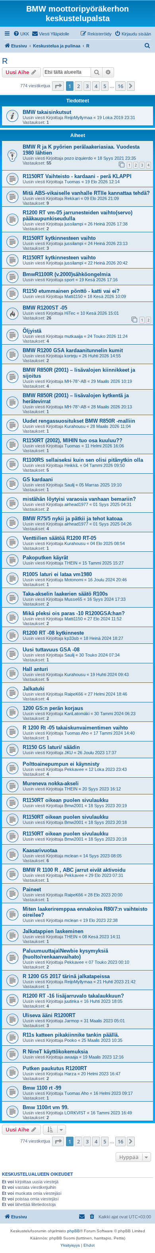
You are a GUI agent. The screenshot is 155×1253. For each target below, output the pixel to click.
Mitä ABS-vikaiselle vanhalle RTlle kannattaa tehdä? (86, 193)
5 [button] (104, 86)
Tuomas (72, 181)
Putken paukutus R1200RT (55, 1068)
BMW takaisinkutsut (47, 112)
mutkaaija (73, 336)
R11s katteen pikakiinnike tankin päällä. (71, 1035)
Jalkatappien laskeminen (53, 931)
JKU (68, 752)
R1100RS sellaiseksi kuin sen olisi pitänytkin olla (83, 460)
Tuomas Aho (76, 733)
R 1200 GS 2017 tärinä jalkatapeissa (66, 976)
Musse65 (73, 599)
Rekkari (71, 198)
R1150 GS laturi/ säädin (51, 747)
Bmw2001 (73, 805)
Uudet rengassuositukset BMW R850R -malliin (79, 421)
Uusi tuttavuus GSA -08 (51, 650)
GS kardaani (38, 479)
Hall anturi (35, 669)
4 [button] (96, 86)
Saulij (69, 484)
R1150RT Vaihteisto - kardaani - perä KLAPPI (77, 176)
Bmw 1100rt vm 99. (46, 1107)
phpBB (73, 1231)
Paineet (32, 889)
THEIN (71, 563)
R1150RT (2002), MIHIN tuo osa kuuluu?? (72, 440)
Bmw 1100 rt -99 (42, 1088)
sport (69, 279)
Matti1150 (73, 296)
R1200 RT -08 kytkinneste (53, 633)
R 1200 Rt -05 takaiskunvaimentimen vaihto (75, 728)
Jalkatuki (34, 689)
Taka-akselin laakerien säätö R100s (65, 594)
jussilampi (73, 224)
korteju (71, 355)
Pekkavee (74, 769)
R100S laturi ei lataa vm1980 (57, 574)
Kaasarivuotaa (40, 850)
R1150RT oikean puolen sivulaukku (65, 800)
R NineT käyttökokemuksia (55, 1052)
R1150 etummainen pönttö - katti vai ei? (71, 291)
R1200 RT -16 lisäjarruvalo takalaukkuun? (73, 996)
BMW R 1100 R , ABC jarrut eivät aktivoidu (74, 870)
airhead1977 (76, 504)
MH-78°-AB (75, 381)
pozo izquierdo (78, 158)
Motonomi (73, 579)
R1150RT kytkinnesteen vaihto (59, 238)
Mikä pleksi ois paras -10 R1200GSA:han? (74, 613)
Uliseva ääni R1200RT (49, 1015)
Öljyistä (32, 331)
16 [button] (120, 86)
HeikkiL (71, 465)
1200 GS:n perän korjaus (53, 708)
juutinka (71, 1001)
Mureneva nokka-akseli (51, 783)
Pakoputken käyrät (45, 558)
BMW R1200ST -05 (45, 308)
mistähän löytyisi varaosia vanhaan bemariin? (79, 499)
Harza (70, 1073)
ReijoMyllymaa (78, 117)
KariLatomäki (76, 713)
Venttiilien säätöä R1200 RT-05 (59, 538)
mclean (71, 855)
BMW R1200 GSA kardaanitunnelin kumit (73, 350)
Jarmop (71, 1020)
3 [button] (87, 86)
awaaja (71, 1057)
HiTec (70, 313)
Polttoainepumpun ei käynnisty (61, 764)
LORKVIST (75, 1112)
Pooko (70, 1040)
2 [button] (78, 86)
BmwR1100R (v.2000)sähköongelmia (66, 274)
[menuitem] (21, 34)
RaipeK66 (73, 694)
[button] (58, 86)
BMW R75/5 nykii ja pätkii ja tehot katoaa (72, 519)
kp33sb (71, 638)
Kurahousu (74, 426)
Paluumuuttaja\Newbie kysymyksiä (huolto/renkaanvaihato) (65, 954)
